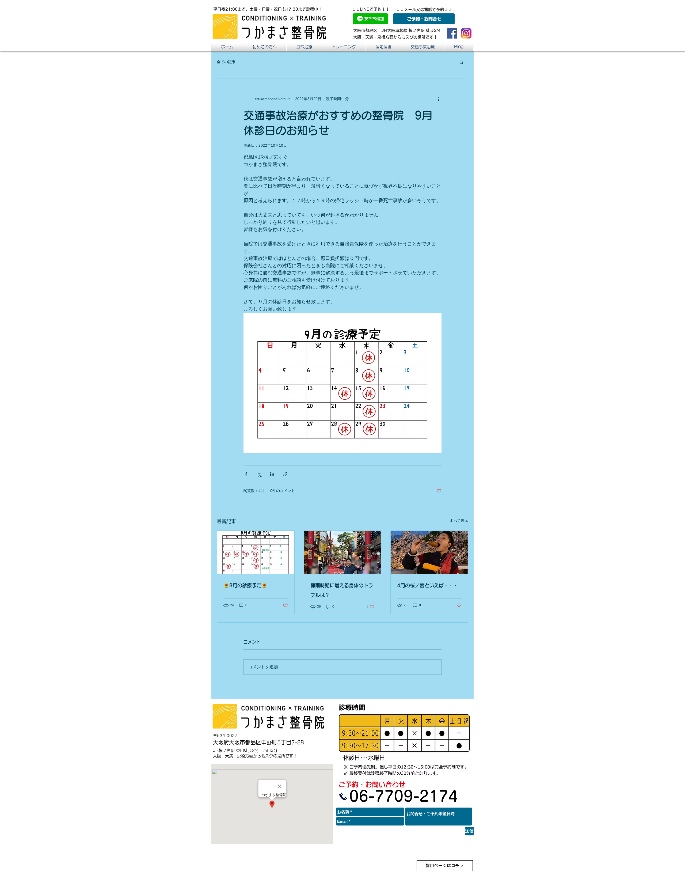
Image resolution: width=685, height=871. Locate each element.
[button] (383, 46)
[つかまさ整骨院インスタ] (466, 33)
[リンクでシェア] (285, 474)
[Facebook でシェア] (246, 474)
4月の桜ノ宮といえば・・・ (427, 585)
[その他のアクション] (438, 99)
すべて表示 (459, 520)
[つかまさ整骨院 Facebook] (452, 33)
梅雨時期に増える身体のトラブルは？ (341, 590)
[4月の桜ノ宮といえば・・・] (429, 552)
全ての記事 (226, 62)
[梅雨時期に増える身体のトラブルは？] (342, 552)
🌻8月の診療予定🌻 (245, 585)
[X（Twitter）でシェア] (259, 474)
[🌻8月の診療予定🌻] (255, 552)
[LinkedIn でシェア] (272, 474)
